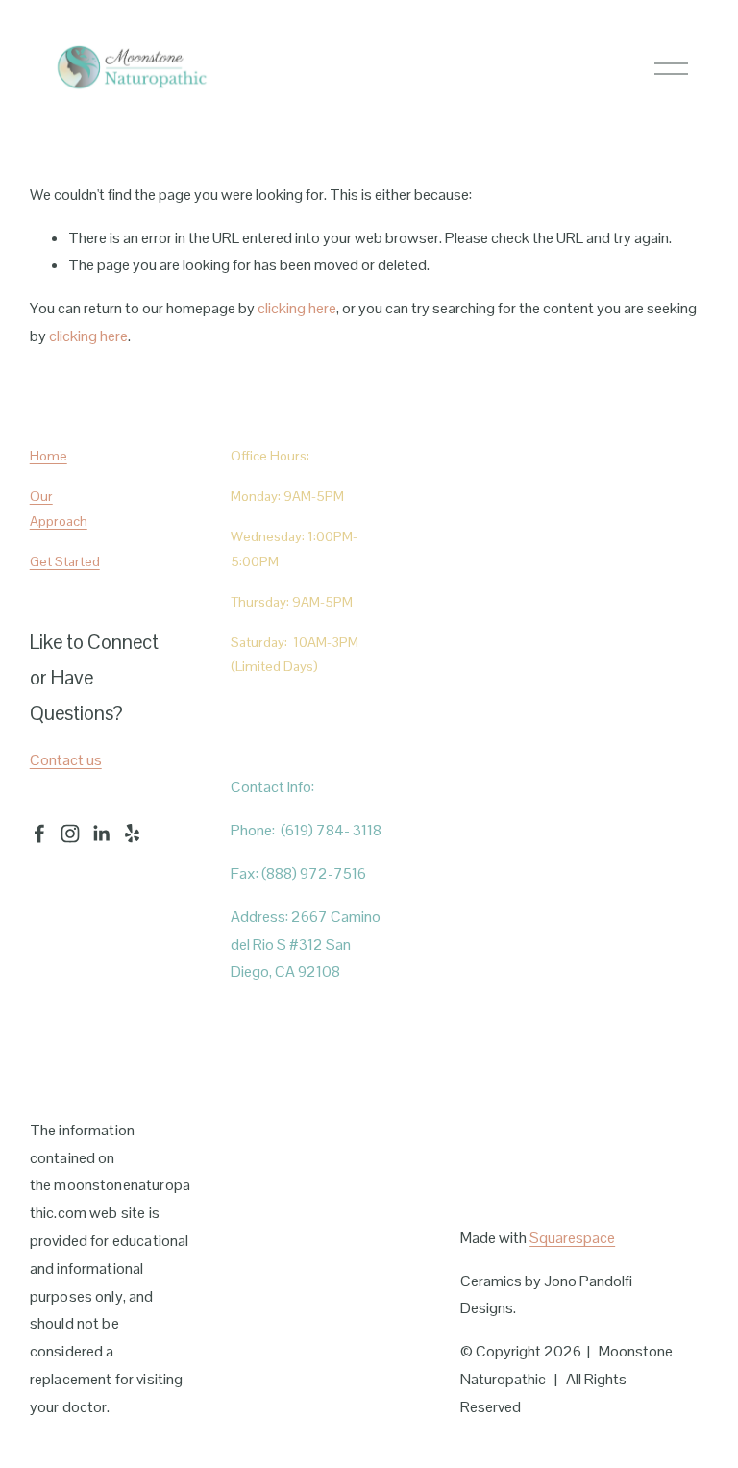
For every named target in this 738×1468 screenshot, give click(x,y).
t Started (73, 561)
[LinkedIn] (101, 833)
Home (48, 455)
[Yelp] (131, 833)
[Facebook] (39, 833)
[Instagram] (70, 833)
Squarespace (572, 1238)
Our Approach (58, 508)
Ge (38, 561)
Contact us (66, 760)
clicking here (297, 308)
